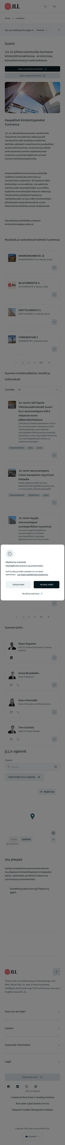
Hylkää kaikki (18, 584)
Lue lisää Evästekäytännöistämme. (32, 574)
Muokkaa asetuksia (32, 594)
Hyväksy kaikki (46, 584)
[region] (32, 572)
